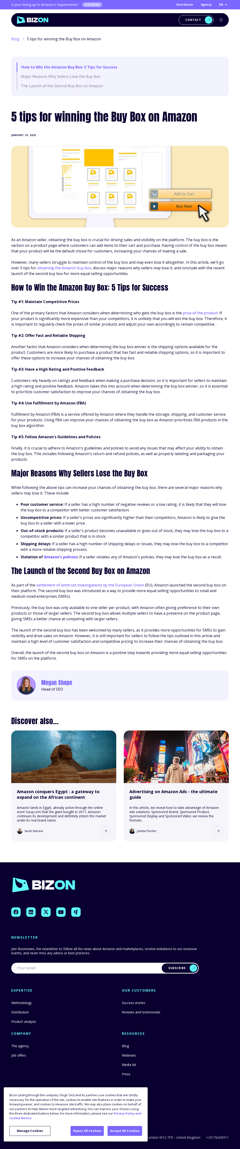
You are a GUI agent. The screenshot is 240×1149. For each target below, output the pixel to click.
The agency (20, 1046)
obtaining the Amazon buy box (64, 267)
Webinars (129, 1055)
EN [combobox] (221, 5)
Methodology (21, 1003)
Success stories (133, 1003)
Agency (206, 5)
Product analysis (23, 1021)
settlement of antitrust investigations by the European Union (90, 585)
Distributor (184, 5)
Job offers (18, 1055)
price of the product (200, 313)
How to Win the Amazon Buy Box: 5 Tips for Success (69, 67)
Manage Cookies (30, 1131)
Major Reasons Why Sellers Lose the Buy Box (60, 76)
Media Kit (129, 1064)
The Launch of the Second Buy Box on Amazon (62, 85)
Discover (92, 4)
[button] (106, 831)
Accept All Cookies (124, 1131)
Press (126, 1074)
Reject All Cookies (87, 1131)
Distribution (20, 1012)
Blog (15, 39)
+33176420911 (217, 1137)
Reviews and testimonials (141, 1012)
